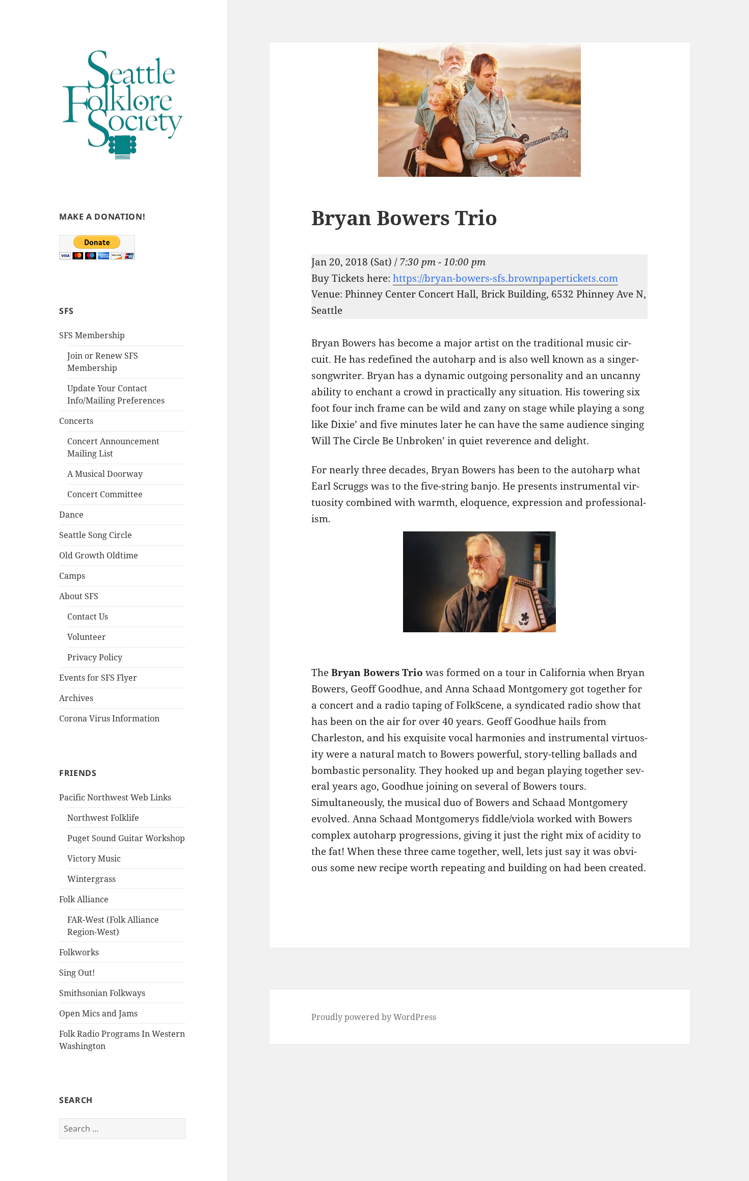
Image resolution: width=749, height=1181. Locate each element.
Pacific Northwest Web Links (115, 797)
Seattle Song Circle (95, 535)
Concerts (76, 420)
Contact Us (87, 616)
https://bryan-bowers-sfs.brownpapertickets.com (505, 278)
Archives (76, 698)
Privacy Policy (94, 657)
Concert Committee (105, 494)
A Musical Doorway (105, 473)
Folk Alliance (84, 899)
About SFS (78, 596)
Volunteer (86, 636)
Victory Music (94, 858)
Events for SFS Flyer (98, 677)
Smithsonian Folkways (102, 993)
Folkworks (79, 952)
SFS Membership (92, 335)
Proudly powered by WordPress (373, 1017)
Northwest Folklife (103, 817)
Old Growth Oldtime (98, 555)
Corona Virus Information (109, 718)
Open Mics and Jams (98, 1013)
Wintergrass (91, 878)
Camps (72, 575)
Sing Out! (77, 972)
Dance (71, 514)
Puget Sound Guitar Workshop (126, 838)
